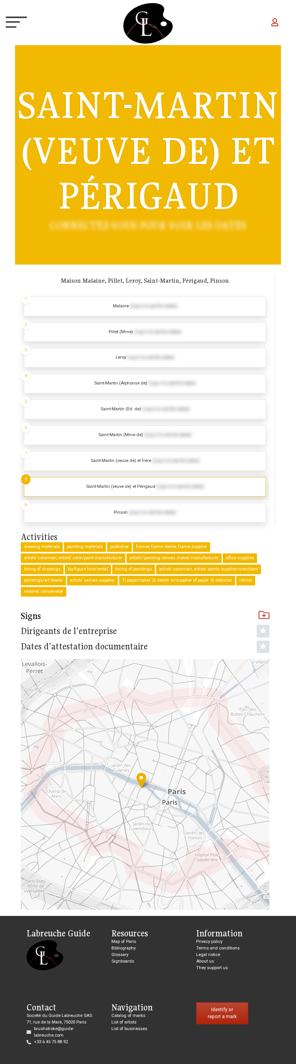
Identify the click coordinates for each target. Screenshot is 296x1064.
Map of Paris (123, 941)
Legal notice (208, 954)
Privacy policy (209, 941)
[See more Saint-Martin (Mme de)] (145, 435)
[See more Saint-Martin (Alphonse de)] (145, 383)
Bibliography (123, 948)
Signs (31, 615)
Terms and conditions (218, 948)
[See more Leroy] (145, 358)
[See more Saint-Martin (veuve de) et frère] (145, 461)
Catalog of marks (128, 1015)
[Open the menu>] (12, 23)
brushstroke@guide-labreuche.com (54, 1032)
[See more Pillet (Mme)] (145, 332)
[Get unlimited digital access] (263, 631)
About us (205, 961)
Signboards (122, 961)
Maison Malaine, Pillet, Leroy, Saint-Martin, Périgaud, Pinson (145, 280)
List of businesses (129, 1028)
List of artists (123, 1022)
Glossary (119, 954)
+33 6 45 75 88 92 (51, 1041)
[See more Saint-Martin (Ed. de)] (145, 409)
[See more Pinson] (145, 513)
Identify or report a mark (222, 1013)
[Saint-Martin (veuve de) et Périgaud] (141, 780)
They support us (212, 967)
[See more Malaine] (145, 306)
